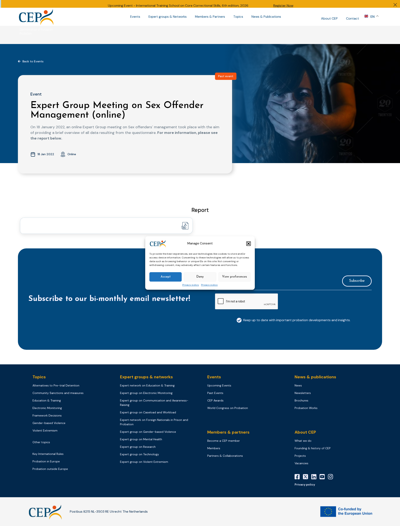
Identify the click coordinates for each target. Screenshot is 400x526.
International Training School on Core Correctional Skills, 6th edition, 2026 (192, 5)
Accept (166, 276)
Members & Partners (210, 17)
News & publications (315, 377)
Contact (352, 18)
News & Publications (266, 17)
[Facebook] (299, 477)
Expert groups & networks (146, 377)
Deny (200, 276)
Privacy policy (190, 285)
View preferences (234, 276)
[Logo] (36, 17)
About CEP (329, 18)
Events (135, 17)
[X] (307, 477)
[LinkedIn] (315, 477)
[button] (248, 244)
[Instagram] (332, 477)
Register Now (283, 5)
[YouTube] (324, 477)
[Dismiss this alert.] (395, 5)
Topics (238, 17)
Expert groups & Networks (168, 17)
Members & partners (228, 432)
